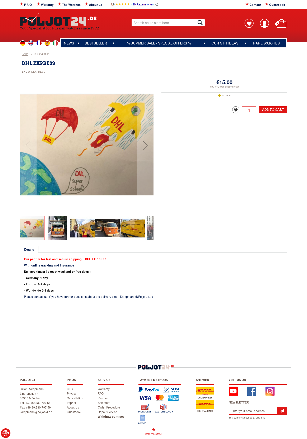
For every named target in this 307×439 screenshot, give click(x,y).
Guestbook (277, 5)
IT (55, 43)
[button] (28, 145)
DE (23, 43)
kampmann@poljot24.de (36, 412)
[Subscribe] (282, 411)
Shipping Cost (232, 86)
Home (25, 54)
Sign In (264, 23)
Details (29, 249)
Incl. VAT (214, 86)
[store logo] (59, 19)
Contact (255, 5)
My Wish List (249, 23)
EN (31, 43)
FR (39, 43)
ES (47, 43)
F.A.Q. (28, 5)
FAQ (101, 393)
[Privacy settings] (5, 433)
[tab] (29, 249)
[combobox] (168, 22)
